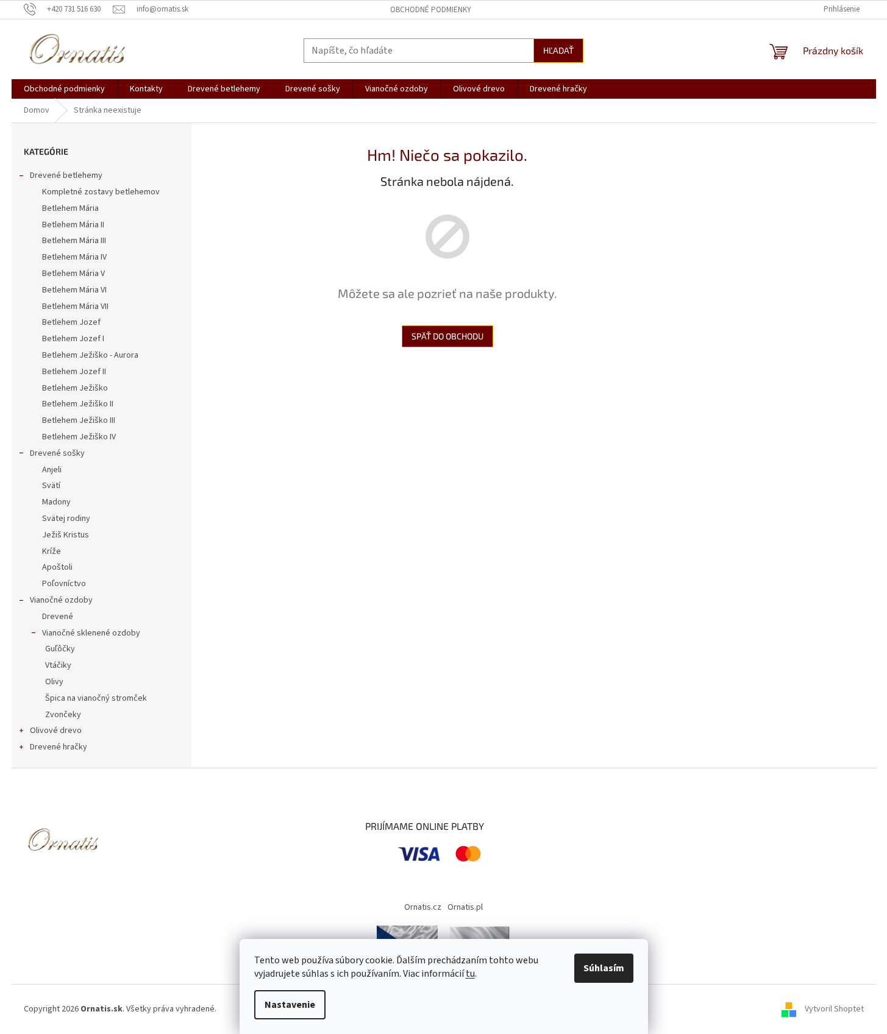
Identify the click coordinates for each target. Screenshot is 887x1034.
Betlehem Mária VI (74, 290)
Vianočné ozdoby (61, 600)
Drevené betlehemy (66, 175)
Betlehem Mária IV (74, 257)
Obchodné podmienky (430, 9)
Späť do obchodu (447, 336)
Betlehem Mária (70, 208)
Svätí (51, 486)
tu (470, 973)
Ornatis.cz (422, 907)
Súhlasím (603, 968)
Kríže (51, 551)
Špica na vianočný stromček (96, 698)
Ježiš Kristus (65, 535)
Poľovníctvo (64, 584)
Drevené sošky (57, 453)
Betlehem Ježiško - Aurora (90, 355)
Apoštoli (57, 567)
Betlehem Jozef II (74, 372)
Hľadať (558, 50)
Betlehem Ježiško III (78, 420)
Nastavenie (290, 1004)
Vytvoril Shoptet (834, 1009)
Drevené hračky (58, 747)
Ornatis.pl (465, 907)
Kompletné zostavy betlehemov (101, 192)
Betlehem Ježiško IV (79, 437)
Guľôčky (60, 649)
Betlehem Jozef (71, 322)
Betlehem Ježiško (75, 388)
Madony (56, 502)
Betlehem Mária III (74, 241)
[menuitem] (64, 89)
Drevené (57, 617)
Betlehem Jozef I (73, 339)
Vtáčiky (58, 665)
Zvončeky (63, 715)
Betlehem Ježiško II (77, 404)
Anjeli (52, 470)
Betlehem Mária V (73, 273)
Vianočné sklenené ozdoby (91, 633)
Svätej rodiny (66, 518)
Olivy (54, 682)
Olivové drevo (56, 730)
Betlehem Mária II (73, 225)
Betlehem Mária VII (75, 306)
